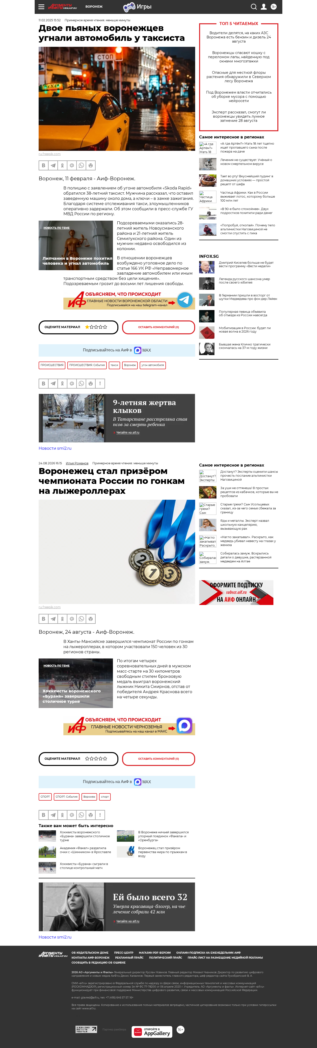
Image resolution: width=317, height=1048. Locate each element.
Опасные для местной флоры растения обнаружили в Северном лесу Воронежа (239, 77)
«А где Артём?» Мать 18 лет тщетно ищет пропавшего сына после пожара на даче (247, 147)
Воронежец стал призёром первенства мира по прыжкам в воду (162, 852)
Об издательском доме (90, 952)
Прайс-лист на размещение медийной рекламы (225, 957)
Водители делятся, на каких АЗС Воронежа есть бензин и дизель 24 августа (239, 37)
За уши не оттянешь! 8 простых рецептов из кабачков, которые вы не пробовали (249, 492)
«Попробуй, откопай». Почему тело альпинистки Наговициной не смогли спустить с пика (247, 229)
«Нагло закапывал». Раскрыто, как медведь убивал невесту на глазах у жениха (248, 541)
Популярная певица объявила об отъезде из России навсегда (243, 313)
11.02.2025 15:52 (50, 20)
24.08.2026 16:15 (50, 463)
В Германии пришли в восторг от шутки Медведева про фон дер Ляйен (248, 297)
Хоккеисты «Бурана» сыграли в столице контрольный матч (84, 866)
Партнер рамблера (114, 1029)
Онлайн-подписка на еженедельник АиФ (208, 952)
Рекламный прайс (129, 957)
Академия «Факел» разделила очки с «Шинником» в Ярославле (85, 850)
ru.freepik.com (50, 154)
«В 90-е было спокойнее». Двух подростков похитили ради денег (246, 211)
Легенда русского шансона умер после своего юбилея (244, 280)
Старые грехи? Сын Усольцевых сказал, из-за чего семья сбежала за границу (248, 508)
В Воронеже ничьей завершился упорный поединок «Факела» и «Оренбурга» (163, 836)
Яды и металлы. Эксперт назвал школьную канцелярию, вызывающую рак (244, 524)
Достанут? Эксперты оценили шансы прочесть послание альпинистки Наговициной (249, 475)
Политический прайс (165, 957)
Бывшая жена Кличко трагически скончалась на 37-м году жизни (244, 346)
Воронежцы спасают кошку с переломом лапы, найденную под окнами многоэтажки (238, 57)
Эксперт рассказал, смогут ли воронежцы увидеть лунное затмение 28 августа (239, 116)
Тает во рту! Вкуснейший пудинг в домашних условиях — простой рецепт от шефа (246, 180)
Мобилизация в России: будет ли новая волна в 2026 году (245, 329)
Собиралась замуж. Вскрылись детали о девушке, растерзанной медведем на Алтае (245, 557)
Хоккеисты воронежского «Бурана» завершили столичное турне (85, 836)
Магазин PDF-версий (155, 952)
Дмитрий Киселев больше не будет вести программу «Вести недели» (246, 264)
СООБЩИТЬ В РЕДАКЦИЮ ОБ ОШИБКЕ (99, 962)
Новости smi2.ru (55, 448)
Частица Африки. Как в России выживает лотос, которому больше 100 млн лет (247, 196)
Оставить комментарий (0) (158, 327)
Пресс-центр (123, 952)
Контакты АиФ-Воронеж (90, 957)
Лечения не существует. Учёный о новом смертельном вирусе (246, 162)
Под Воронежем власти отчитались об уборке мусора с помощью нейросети (239, 96)
